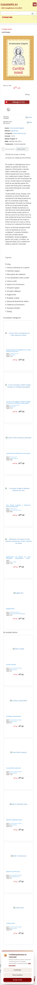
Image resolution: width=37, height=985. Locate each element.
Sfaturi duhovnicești (19, 133)
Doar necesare (18, 975)
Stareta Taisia (14, 353)
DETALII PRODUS (10, 149)
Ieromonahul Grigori (16, 668)
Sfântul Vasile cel (15, 612)
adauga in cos (20, 366)
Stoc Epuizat (20, 470)
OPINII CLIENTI (21, 149)
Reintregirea (14, 458)
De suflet (13, 562)
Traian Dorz (13, 508)
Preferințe (17, 970)
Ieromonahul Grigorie (17, 128)
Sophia (13, 355)
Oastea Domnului (16, 510)
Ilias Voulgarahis (15, 405)
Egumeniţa (14, 131)
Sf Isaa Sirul (13, 457)
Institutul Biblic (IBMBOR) (18, 613)
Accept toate (17, 980)
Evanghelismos (15, 876)
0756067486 (7, 17)
